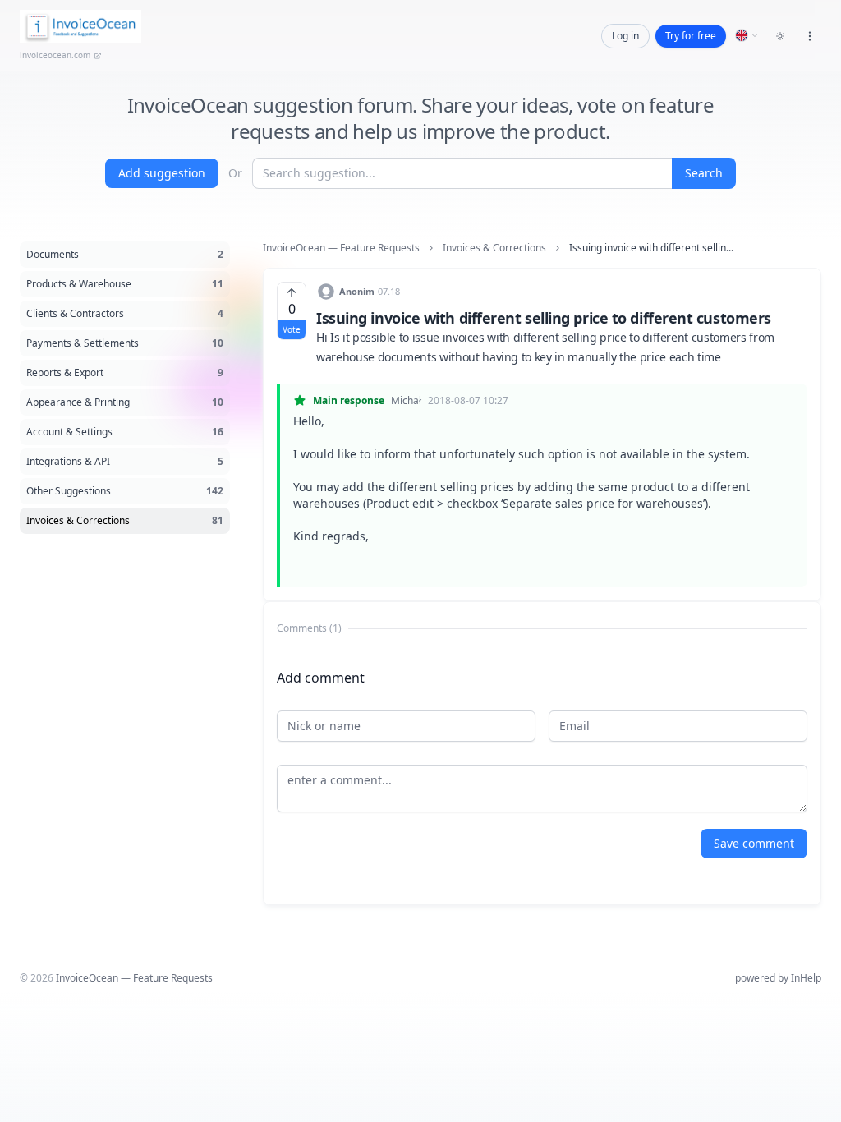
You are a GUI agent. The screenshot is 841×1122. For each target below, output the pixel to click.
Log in (625, 36)
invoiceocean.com (55, 55)
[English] (747, 35)
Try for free (690, 36)
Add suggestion (161, 173)
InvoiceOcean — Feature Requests (341, 248)
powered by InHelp (778, 978)
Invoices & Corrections (494, 248)
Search (704, 173)
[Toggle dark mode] (780, 36)
